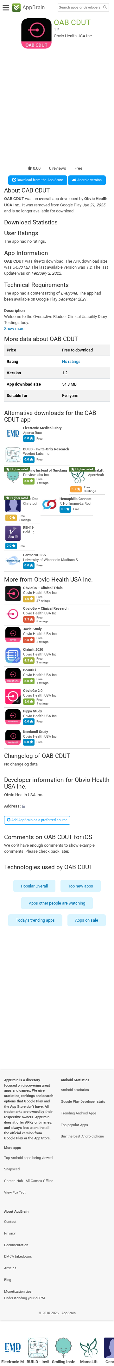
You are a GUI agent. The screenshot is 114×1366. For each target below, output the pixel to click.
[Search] (105, 8)
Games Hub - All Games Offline (28, 1181)
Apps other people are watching (57, 903)
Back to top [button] (101, 1320)
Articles (10, 1268)
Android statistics (75, 1090)
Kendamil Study (35, 732)
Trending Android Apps (79, 1113)
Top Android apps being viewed (28, 1158)
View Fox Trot (15, 1193)
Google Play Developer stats (83, 1102)
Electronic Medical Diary (42, 428)
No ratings (71, 361)
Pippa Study (32, 711)
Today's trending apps (35, 920)
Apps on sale (86, 920)
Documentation (16, 1245)
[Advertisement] (57, 107)
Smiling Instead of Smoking (45, 470)
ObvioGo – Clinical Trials (43, 588)
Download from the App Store (39, 180)
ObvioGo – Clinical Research (45, 609)
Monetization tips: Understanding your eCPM (24, 1295)
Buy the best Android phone (82, 1136)
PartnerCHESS (34, 555)
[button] (57, 806)
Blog (7, 1280)
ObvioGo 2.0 (32, 691)
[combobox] (79, 7)
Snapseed (12, 1169)
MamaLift (96, 470)
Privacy (10, 1233)
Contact (10, 1222)
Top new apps (80, 885)
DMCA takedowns (18, 1256)
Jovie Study (32, 629)
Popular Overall (34, 885)
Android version (89, 180)
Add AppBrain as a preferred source (38, 820)
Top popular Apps (74, 1125)
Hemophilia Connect (76, 499)
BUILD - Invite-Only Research (46, 449)
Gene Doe (30, 499)
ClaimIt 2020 (33, 650)
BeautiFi (29, 670)
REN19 (28, 528)
